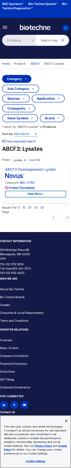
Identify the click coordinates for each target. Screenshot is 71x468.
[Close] (66, 420)
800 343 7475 (21, 268)
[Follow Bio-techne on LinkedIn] (4, 405)
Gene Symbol (17, 118)
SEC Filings (7, 379)
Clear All (34, 159)
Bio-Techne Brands (12, 297)
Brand (49, 118)
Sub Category (18, 89)
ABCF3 (35, 63)
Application (46, 98)
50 (42, 207)
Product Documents (21, 187)
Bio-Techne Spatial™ (42, 4)
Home (6, 63)
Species (13, 98)
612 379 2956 (15, 264)
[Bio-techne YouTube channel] (25, 405)
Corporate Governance (15, 387)
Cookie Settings (36, 461)
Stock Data (7, 371)
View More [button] (34, 193)
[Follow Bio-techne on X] (14, 405)
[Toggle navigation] (5, 27)
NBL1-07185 (27, 182)
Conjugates (16, 108)
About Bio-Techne (12, 289)
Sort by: (7, 133)
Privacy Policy (43, 445)
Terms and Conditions (14, 320)
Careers (5, 305)
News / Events (9, 348)
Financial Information (13, 363)
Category (14, 79)
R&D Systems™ (13, 4)
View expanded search (21, 141)
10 (24, 207)
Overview (6, 340)
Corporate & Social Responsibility (22, 312)
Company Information (14, 355)
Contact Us (7, 412)
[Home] (35, 27)
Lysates (18, 160)
